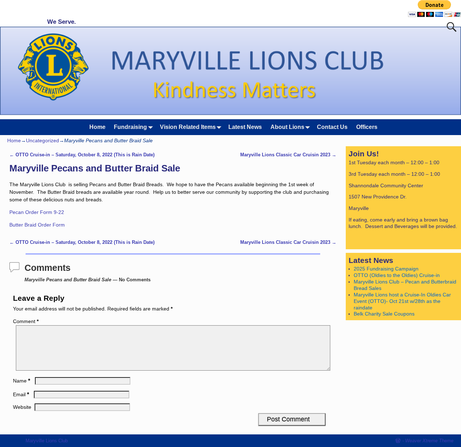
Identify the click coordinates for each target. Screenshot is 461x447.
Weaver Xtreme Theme (429, 440)
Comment (26, 321)
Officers (366, 127)
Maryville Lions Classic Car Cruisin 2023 (288, 154)
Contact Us (332, 127)
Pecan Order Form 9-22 (36, 212)
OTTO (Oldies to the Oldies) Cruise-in (397, 275)
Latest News (245, 127)
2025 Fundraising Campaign (386, 269)
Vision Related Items (188, 127)
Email (21, 394)
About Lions (287, 127)
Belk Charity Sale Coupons (384, 314)
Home (97, 127)
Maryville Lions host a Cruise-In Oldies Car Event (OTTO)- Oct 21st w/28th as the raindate (402, 301)
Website (22, 407)
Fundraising (130, 127)
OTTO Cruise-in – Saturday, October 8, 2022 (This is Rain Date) (82, 154)
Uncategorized (42, 140)
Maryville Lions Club (47, 440)
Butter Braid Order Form (37, 225)
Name (21, 381)
